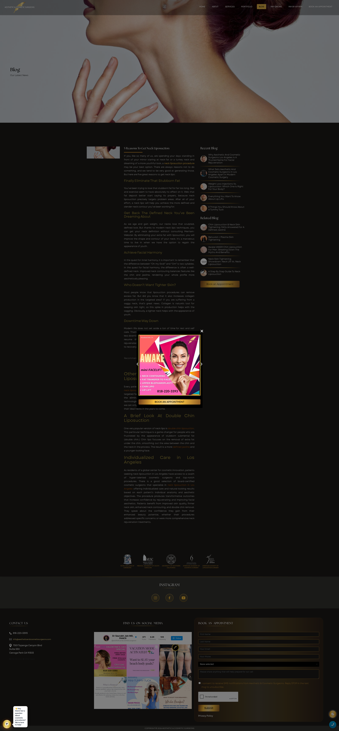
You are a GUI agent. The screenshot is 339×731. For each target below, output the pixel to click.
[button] (7, 724)
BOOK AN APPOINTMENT (169, 402)
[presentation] (137, 364)
